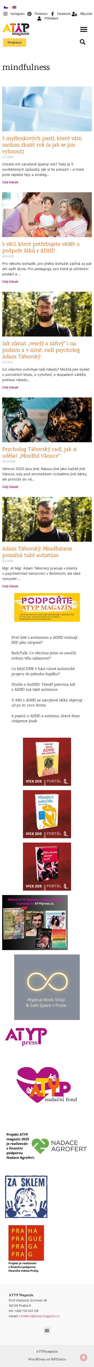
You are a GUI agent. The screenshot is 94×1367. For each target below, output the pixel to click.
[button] (84, 29)
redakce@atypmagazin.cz (39, 1316)
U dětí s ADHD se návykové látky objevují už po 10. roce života (47, 703)
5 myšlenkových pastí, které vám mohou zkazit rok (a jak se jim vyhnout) (42, 145)
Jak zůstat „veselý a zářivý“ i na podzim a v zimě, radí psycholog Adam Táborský (41, 350)
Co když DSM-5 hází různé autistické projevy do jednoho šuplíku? (43, 671)
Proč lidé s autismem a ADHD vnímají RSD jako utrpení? (44, 640)
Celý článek (10, 182)
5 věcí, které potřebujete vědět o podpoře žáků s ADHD (41, 248)
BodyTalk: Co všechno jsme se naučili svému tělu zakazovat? (44, 656)
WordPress (36, 1359)
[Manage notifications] (83, 1357)
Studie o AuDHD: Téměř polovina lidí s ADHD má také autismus (43, 687)
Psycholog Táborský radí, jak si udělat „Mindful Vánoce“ (39, 453)
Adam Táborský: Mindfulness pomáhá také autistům (37, 552)
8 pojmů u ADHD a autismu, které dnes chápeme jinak (46, 718)
